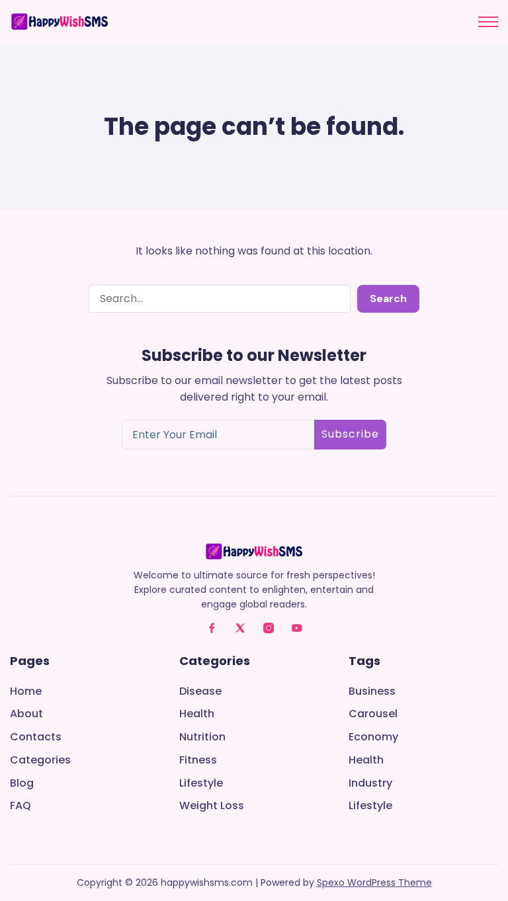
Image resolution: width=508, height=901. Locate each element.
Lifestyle (201, 783)
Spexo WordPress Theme (374, 882)
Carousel (373, 714)
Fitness (198, 760)
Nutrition (202, 737)
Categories (40, 760)
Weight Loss (211, 806)
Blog (22, 783)
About (26, 714)
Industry (370, 783)
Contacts (36, 737)
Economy (373, 737)
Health (196, 714)
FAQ (20, 806)
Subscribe (350, 434)
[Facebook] (212, 628)
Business (372, 691)
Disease (200, 691)
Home (26, 691)
